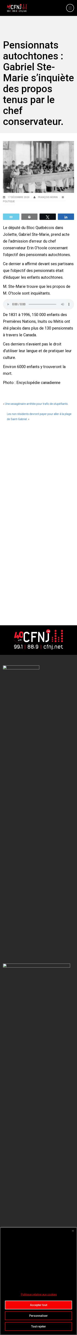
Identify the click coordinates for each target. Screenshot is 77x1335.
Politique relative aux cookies (39, 1294)
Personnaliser (38, 1315)
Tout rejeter (38, 1326)
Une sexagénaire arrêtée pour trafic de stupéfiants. (36, 403)
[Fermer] (72, 1230)
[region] (38, 1281)
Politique (9, 201)
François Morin (48, 197)
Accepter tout (38, 1305)
